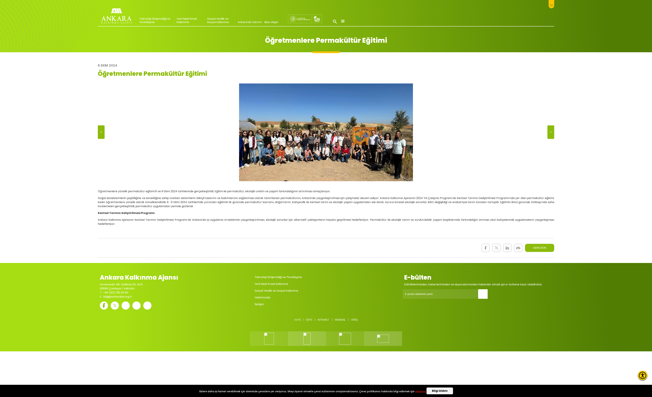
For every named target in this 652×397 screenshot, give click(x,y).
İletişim (259, 304)
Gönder (485, 296)
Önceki (101, 132)
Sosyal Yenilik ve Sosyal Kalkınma (218, 20)
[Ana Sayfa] (116, 17)
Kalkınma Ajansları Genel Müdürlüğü (305, 19)
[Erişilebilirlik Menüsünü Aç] (642, 375)
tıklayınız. (421, 391)
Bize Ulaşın (271, 22)
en (551, 5)
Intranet (323, 320)
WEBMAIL (340, 320)
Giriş (354, 320)
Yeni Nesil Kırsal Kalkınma (187, 20)
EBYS (309, 320)
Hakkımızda (262, 297)
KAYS (298, 320)
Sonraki (550, 132)
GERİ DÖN (539, 248)
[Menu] (342, 21)
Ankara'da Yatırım (250, 22)
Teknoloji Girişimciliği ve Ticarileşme (154, 20)
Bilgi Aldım (440, 391)
